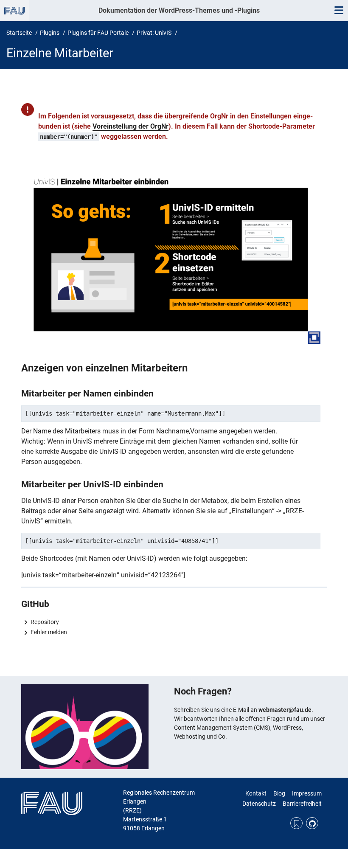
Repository (45, 621)
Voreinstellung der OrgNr (130, 126)
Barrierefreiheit (302, 803)
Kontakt (256, 793)
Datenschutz (259, 803)
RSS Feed (296, 823)
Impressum (307, 793)
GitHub (312, 823)
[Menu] (338, 10)
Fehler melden (49, 632)
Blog (279, 793)
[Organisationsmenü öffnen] (14, 10)
